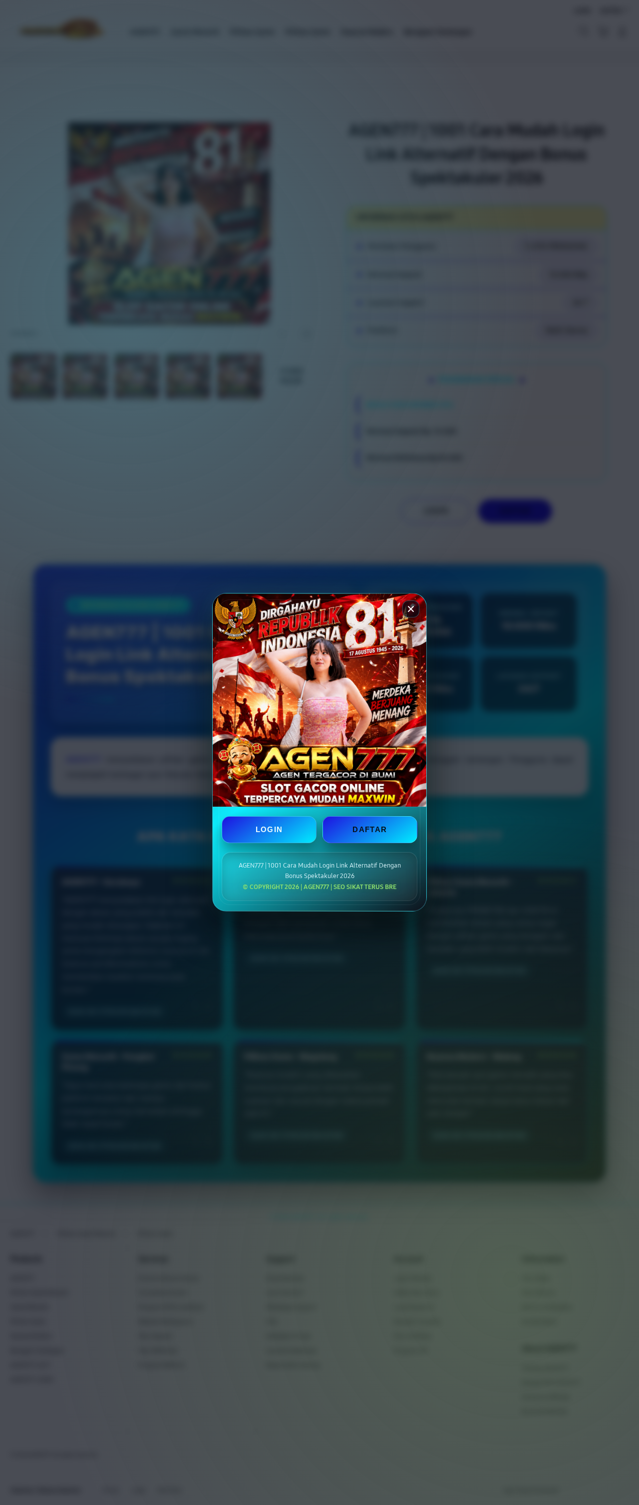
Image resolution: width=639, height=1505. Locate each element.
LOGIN (269, 830)
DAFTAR (369, 830)
